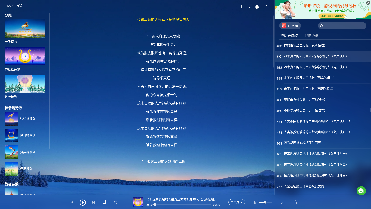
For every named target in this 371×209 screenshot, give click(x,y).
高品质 (235, 202)
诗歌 (19, 5)
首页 (8, 5)
